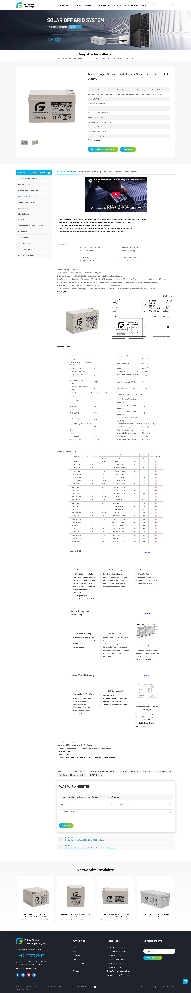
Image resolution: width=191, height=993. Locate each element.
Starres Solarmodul (26, 184)
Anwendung (89, 5)
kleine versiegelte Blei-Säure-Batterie (103, 771)
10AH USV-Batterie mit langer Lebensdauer (135, 771)
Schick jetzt (151, 958)
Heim (62, 58)
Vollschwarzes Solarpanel (116, 959)
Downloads (117, 5)
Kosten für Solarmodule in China (118, 971)
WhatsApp (128, 149)
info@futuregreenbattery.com (30, 968)
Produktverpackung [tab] (112, 172)
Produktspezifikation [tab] (66, 172)
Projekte (76, 971)
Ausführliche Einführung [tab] (90, 172)
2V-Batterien (23, 220)
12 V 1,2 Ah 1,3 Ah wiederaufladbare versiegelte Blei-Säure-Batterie (75, 915)
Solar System (32, 989)
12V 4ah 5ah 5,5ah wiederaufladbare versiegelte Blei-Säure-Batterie (35, 915)
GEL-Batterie (23, 208)
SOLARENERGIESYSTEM (27, 178)
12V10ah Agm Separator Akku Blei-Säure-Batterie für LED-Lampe (93, 797)
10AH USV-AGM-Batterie (162, 771)
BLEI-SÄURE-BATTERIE (28, 196)
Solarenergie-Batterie (114, 955)
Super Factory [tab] (130, 172)
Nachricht (76, 959)
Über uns (64, 5)
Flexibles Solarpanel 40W (116, 963)
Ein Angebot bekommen (104, 149)
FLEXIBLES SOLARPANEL (28, 190)
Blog (74, 967)
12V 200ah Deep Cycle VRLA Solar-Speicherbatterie (115, 915)
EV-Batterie (22, 231)
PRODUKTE (76, 5)
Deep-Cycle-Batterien (74, 58)
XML (158, 987)
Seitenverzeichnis (147, 987)
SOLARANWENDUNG (26, 255)
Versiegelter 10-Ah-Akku (77, 771)
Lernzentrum (103, 5)
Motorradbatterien (25, 243)
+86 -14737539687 (31, 955)
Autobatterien (23, 237)
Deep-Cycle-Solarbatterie (116, 947)
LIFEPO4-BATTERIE (26, 249)
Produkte (76, 955)
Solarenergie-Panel (114, 967)
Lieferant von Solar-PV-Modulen (118, 975)
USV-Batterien (23, 214)
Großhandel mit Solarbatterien (118, 951)
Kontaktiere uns (131, 5)
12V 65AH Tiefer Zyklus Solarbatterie (155, 914)
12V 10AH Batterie (95, 775)
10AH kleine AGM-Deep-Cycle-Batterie (72, 775)
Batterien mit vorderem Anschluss (30, 226)
